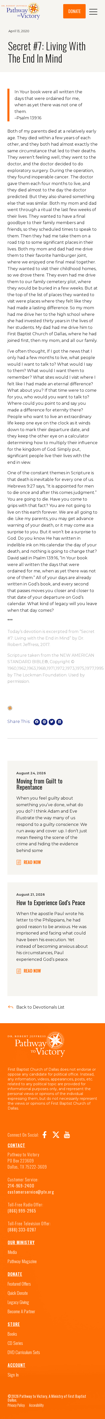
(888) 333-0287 (22, 1230)
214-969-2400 (21, 1186)
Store (14, 1324)
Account (16, 1365)
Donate (15, 1274)
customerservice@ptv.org (31, 1192)
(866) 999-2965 (22, 1211)
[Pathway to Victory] (21, 11)
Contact (16, 1145)
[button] (37, 722)
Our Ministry (21, 1242)
